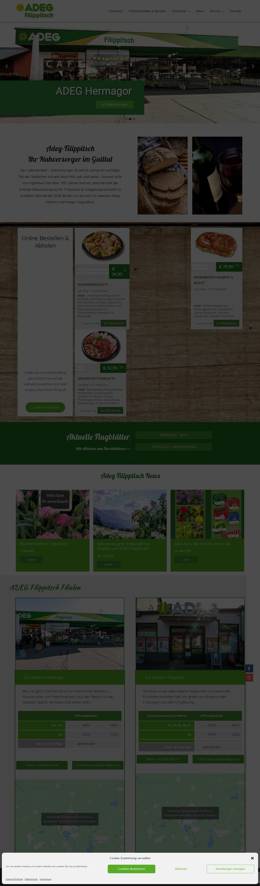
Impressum (45, 879)
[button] (252, 858)
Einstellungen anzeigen (230, 869)
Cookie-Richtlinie (14, 879)
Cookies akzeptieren (131, 869)
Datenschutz (31, 879)
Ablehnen (181, 869)
